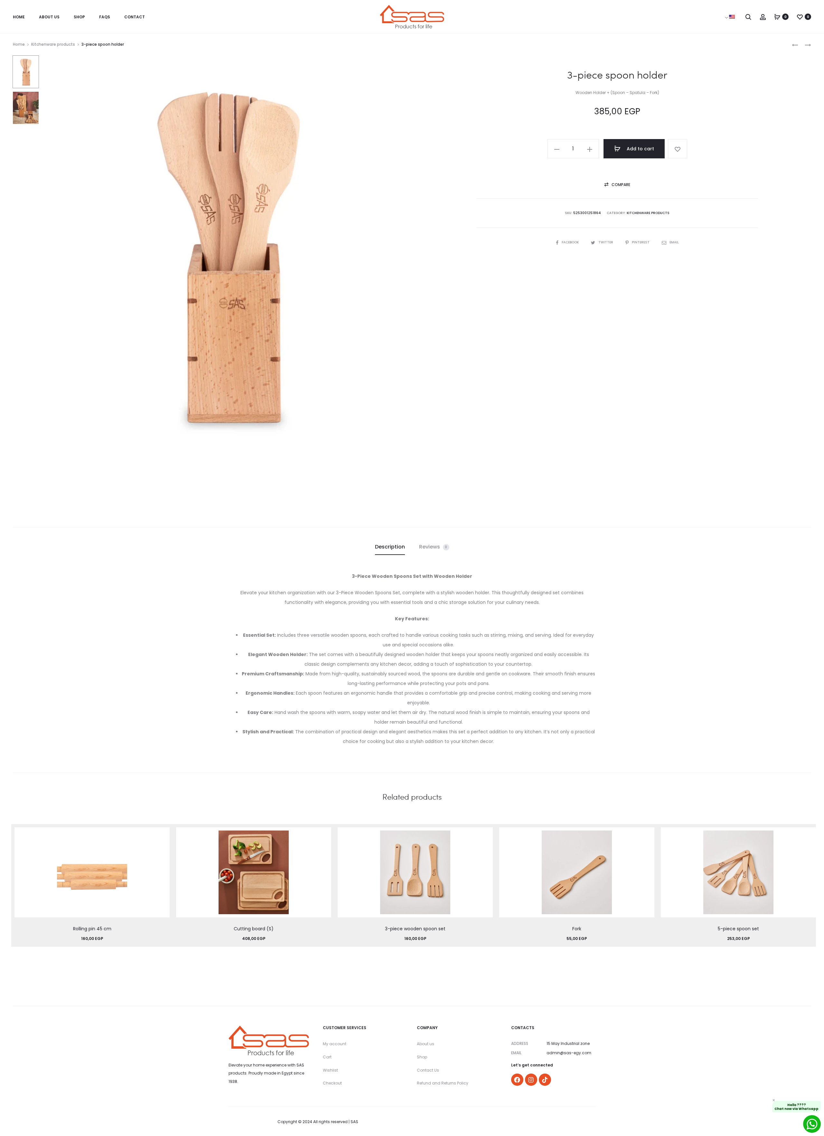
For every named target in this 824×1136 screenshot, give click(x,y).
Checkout (332, 1083)
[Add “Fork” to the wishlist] (646, 835)
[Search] (748, 17)
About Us (49, 17)
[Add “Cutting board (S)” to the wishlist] (323, 835)
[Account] (763, 17)
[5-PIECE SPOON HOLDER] (804, 44)
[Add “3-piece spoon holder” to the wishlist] (677, 148)
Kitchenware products (53, 44)
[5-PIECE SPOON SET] (795, 44)
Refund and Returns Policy (442, 1083)
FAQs (104, 17)
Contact (134, 17)
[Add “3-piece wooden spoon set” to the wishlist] (485, 835)
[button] (617, 185)
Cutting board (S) (254, 928)
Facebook (571, 242)
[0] (777, 17)
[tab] (390, 547)
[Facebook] (517, 1080)
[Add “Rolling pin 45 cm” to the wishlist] (162, 835)
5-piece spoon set (738, 928)
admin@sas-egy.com (569, 1053)
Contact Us (428, 1070)
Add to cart (639, 149)
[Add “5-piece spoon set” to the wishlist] (808, 835)
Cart (327, 1057)
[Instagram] (531, 1080)
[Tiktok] (545, 1080)
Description (390, 546)
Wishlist (330, 1070)
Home (19, 17)
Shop (79, 17)
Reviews (433, 546)
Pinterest (641, 242)
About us (425, 1044)
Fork (576, 928)
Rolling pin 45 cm (92, 928)
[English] (732, 16)
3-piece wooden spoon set (415, 928)
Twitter (606, 242)
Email (674, 242)
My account (334, 1044)
